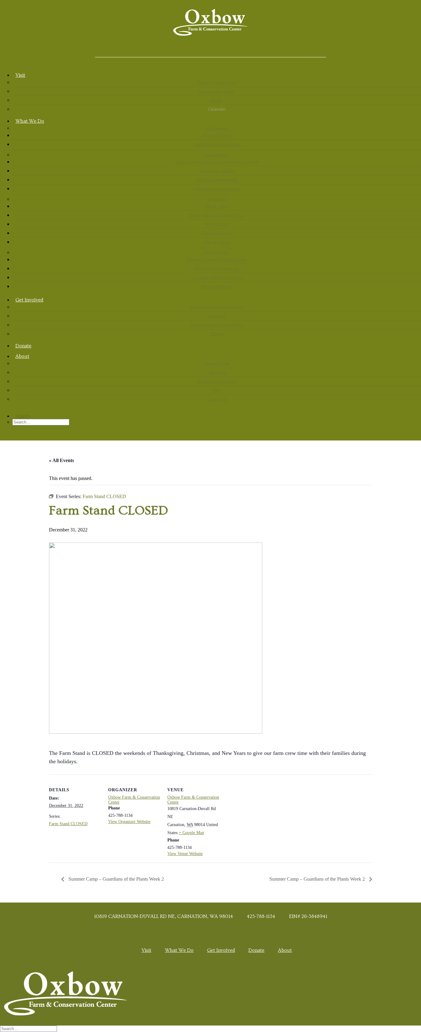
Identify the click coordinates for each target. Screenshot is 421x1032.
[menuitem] (216, 91)
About (22, 356)
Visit (20, 75)
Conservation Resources (217, 188)
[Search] (30, 1028)
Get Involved (29, 300)
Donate (216, 334)
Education (216, 199)
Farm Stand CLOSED (68, 823)
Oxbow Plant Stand (217, 91)
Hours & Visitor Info (216, 82)
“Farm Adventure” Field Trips (217, 215)
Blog (217, 390)
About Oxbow (217, 363)
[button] (210, 49)
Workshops (217, 224)
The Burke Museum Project (217, 277)
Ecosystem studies (216, 171)
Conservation (216, 155)
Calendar (217, 109)
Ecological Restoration (217, 180)
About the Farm (216, 135)
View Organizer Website (129, 821)
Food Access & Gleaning (216, 144)
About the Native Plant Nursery (217, 259)
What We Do (29, 121)
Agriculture (216, 128)
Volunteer (217, 316)
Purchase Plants (217, 286)
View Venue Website (185, 853)
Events (217, 100)
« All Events (61, 460)
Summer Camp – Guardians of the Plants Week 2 (115, 879)
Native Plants (216, 252)
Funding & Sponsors (217, 381)
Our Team (217, 372)
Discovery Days (217, 233)
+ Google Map (191, 832)
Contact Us (216, 399)
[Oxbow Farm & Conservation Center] (210, 22)
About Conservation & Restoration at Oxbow (217, 162)
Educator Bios (217, 242)
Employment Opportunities (217, 325)
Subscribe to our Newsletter (216, 307)
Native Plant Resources (217, 268)
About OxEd (216, 206)
